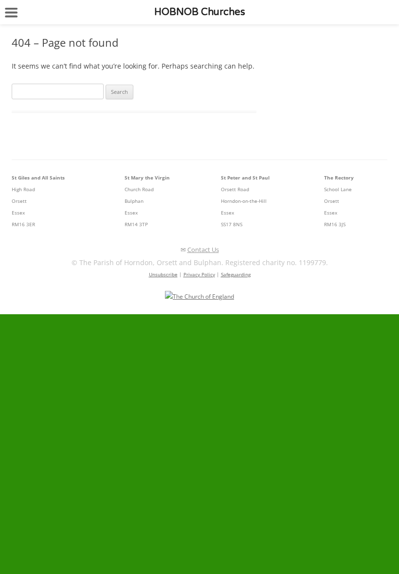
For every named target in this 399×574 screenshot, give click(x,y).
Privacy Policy (199, 274)
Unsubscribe (163, 274)
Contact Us (203, 249)
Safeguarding (236, 274)
